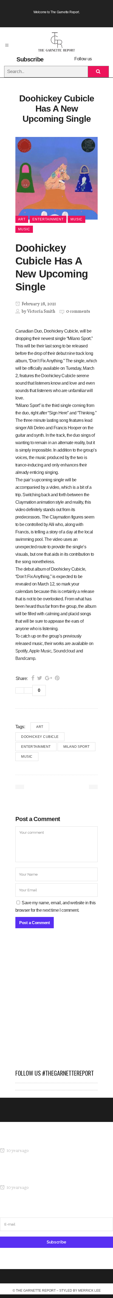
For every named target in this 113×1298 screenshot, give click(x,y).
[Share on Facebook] (32, 678)
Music (27, 757)
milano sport (76, 747)
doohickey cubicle (40, 737)
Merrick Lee (89, 1290)
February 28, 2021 (38, 304)
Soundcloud (64, 651)
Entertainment (36, 747)
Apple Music (40, 651)
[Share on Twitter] (39, 678)
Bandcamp (25, 658)
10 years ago (17, 1151)
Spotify (21, 651)
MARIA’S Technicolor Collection (28, 1140)
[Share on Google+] (48, 678)
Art (39, 727)
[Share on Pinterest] (57, 678)
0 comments (78, 312)
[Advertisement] (56, 1001)
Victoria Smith (41, 312)
